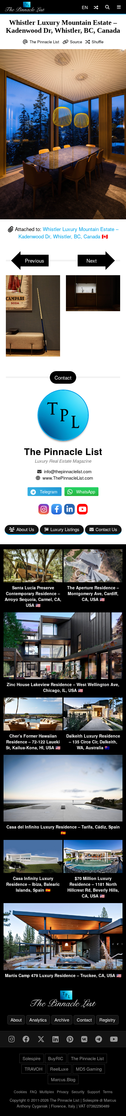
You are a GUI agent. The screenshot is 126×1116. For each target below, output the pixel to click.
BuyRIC (55, 1058)
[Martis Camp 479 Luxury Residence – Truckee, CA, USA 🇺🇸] (63, 968)
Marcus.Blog (63, 1079)
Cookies (20, 1091)
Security (77, 1091)
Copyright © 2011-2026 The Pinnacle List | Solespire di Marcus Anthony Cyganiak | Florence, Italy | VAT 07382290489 (63, 1103)
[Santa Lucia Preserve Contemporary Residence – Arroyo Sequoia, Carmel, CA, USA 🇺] (33, 580)
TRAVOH (33, 1069)
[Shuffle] (96, 7)
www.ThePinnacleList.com (67, 478)
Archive (62, 1020)
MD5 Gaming (89, 1069)
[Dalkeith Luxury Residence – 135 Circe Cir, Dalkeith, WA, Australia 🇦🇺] (93, 729)
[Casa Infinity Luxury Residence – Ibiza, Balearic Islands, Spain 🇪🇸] (33, 871)
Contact (84, 1020)
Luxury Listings (64, 529)
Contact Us (106, 529)
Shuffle (97, 41)
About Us (25, 529)
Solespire (31, 1058)
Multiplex (47, 1091)
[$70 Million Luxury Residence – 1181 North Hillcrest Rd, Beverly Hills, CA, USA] (93, 871)
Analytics (38, 1020)
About (16, 1020)
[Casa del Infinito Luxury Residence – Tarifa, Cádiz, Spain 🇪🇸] (63, 820)
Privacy (63, 1091)
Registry (107, 1020)
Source (76, 41)
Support (93, 1091)
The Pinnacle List (44, 41)
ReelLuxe (59, 1069)
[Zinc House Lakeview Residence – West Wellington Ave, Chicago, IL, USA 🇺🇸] (63, 677)
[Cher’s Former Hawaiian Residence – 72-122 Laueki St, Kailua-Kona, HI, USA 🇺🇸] (33, 729)
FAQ (33, 1091)
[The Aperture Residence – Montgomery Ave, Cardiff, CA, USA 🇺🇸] (93, 580)
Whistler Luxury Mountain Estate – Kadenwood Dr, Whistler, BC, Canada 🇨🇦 (68, 232)
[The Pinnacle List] (63, 999)
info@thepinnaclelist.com (68, 471)
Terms (108, 1091)
